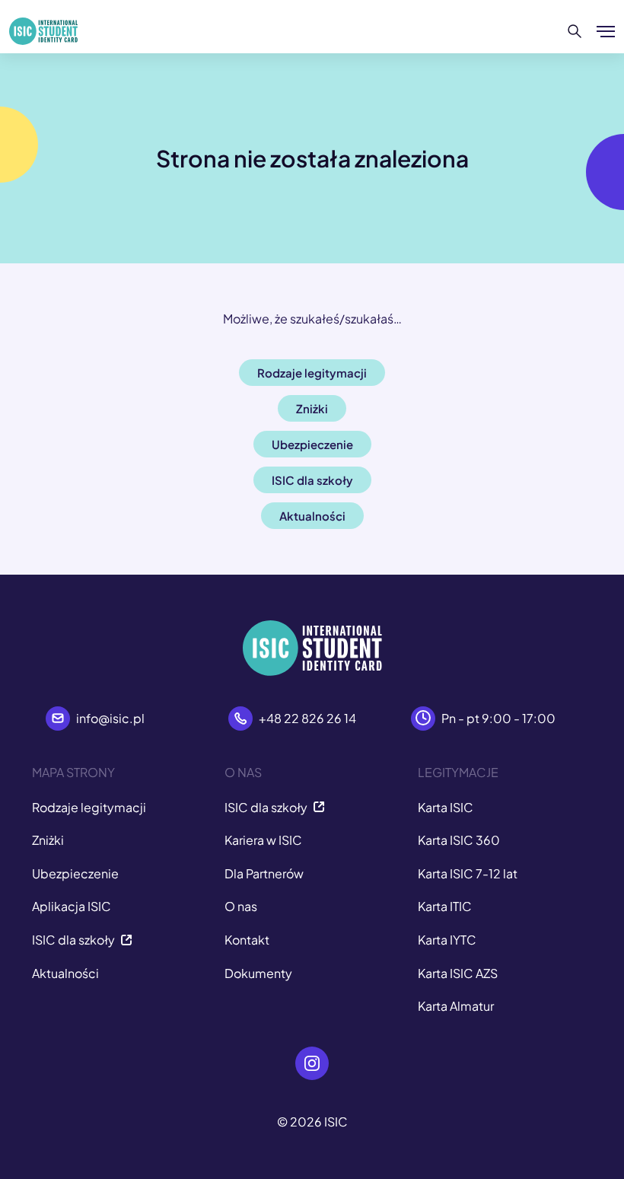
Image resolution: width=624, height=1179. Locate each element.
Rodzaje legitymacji (89, 807)
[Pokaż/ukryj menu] (606, 31)
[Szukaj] (574, 31)
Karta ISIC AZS (458, 973)
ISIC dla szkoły (73, 940)
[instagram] (312, 1063)
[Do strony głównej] (43, 31)
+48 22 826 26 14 (307, 718)
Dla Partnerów (264, 873)
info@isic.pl (110, 718)
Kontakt (246, 940)
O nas (240, 906)
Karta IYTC (447, 940)
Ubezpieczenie (75, 873)
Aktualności (65, 973)
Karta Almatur (456, 1006)
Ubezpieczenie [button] (312, 444)
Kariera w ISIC (263, 840)
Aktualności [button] (312, 515)
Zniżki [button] (312, 408)
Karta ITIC (445, 906)
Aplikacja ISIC (71, 906)
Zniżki (48, 840)
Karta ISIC (445, 807)
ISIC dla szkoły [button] (312, 480)
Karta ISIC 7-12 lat (467, 873)
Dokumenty (258, 973)
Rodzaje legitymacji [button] (312, 372)
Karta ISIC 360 (459, 840)
